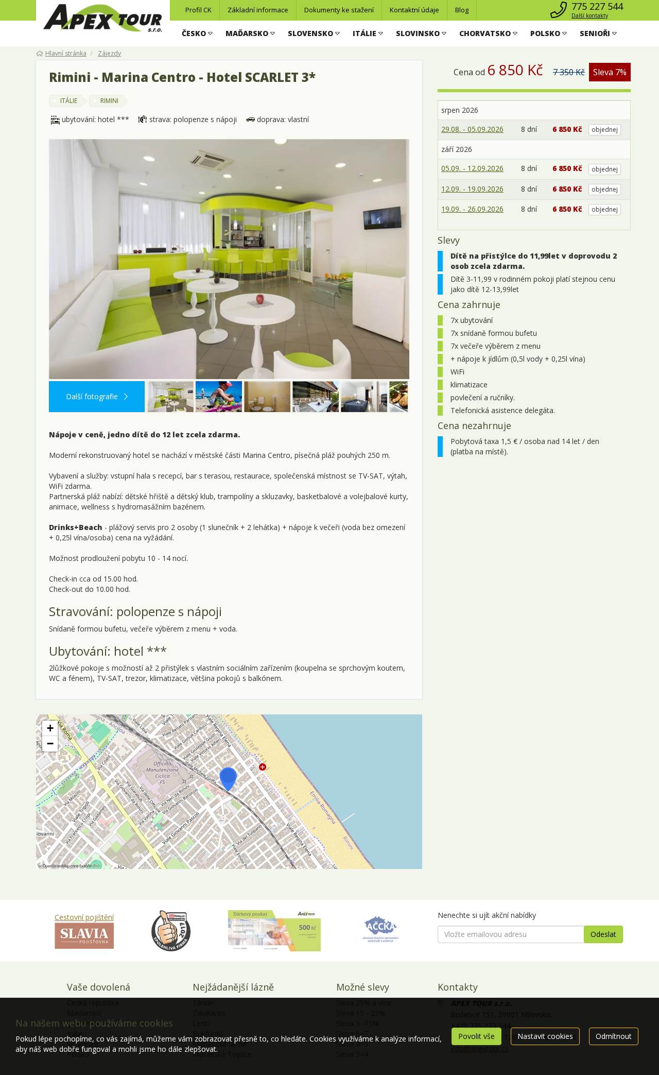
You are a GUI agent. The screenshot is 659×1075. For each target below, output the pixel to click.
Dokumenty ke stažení (339, 9)
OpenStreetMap (56, 865)
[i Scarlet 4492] (315, 396)
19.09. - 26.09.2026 (472, 209)
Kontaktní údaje (414, 9)
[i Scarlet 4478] (267, 396)
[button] (197, 33)
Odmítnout (614, 1036)
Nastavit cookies (545, 1036)
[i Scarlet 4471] (364, 396)
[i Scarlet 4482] (229, 259)
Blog (462, 9)
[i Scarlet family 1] (219, 396)
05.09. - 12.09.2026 (472, 168)
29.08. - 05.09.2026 (472, 129)
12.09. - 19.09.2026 (472, 189)
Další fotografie (93, 396)
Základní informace (258, 9)
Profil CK (198, 9)
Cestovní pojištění (84, 917)
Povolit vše (476, 1036)
